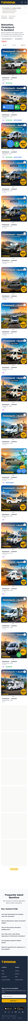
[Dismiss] (25, 7)
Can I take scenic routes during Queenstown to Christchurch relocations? (13, 935)
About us (17, 973)
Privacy (3, 1017)
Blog (3, 970)
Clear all (4, 41)
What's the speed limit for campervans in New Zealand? (13, 948)
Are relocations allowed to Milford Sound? (11, 941)
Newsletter (4, 976)
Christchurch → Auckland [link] (7, 18)
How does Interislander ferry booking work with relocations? (12, 915)
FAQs (16, 976)
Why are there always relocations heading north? (11, 928)
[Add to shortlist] (24, 51)
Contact (17, 970)
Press (3, 973)
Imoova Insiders (6, 979)
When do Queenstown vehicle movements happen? (13, 922)
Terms (8, 1017)
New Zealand (12, 16)
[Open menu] (25, 2)
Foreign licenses (19, 979)
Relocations (4, 16)
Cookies (14, 1017)
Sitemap (20, 1017)
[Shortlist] (22, 2)
